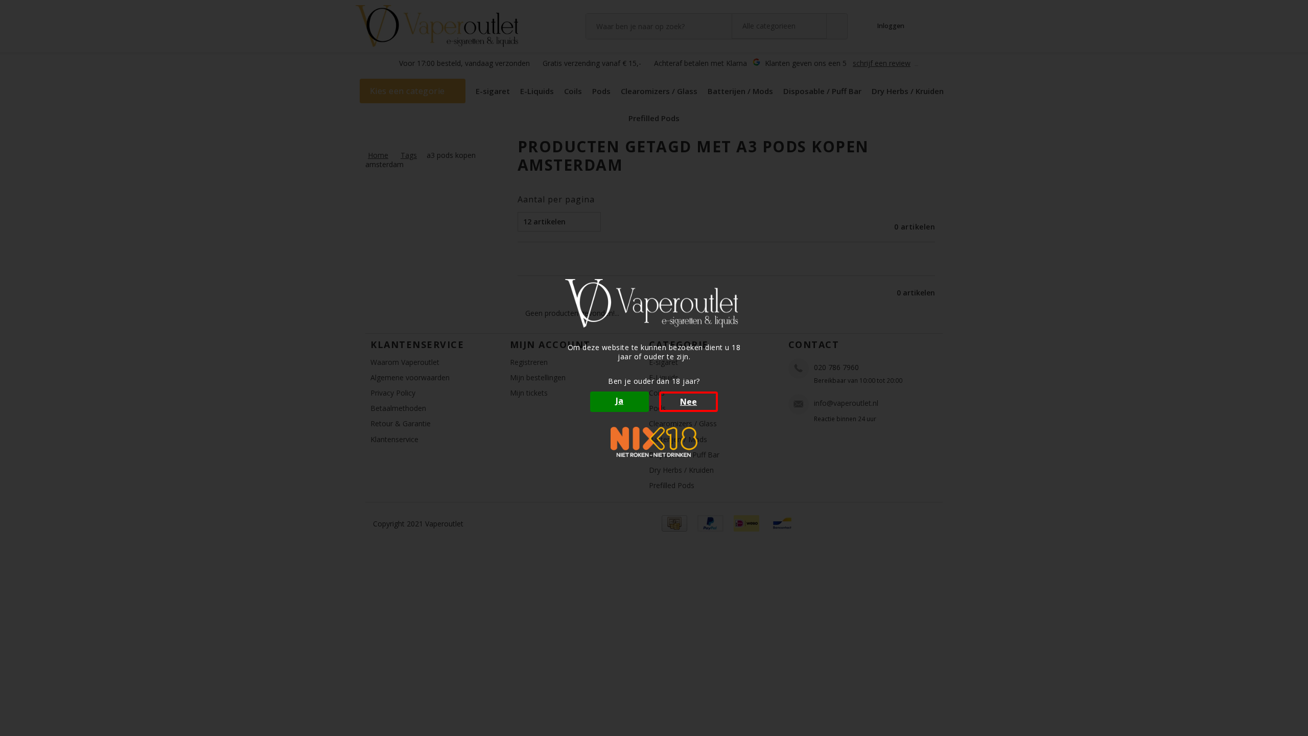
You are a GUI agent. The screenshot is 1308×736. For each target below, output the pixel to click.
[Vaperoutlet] (654, 303)
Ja (619, 400)
